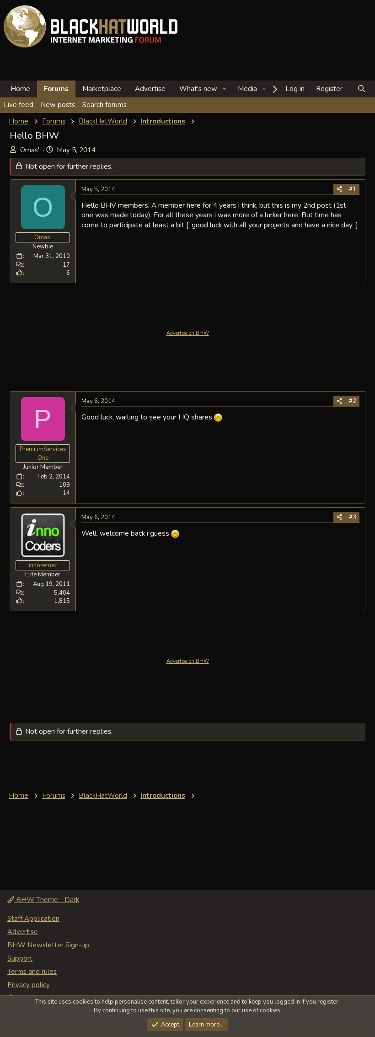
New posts (58, 104)
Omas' (29, 150)
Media (247, 88)
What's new (198, 88)
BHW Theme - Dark (46, 899)
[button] (224, 89)
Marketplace (101, 88)
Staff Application (33, 918)
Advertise (150, 88)
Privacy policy (28, 984)
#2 (352, 401)
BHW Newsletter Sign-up (48, 945)
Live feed (18, 104)
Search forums (104, 104)
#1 (352, 189)
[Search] (361, 89)
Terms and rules (32, 971)
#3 (352, 517)
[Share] (339, 189)
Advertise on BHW (187, 333)
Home (20, 88)
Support (19, 958)
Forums (56, 88)
